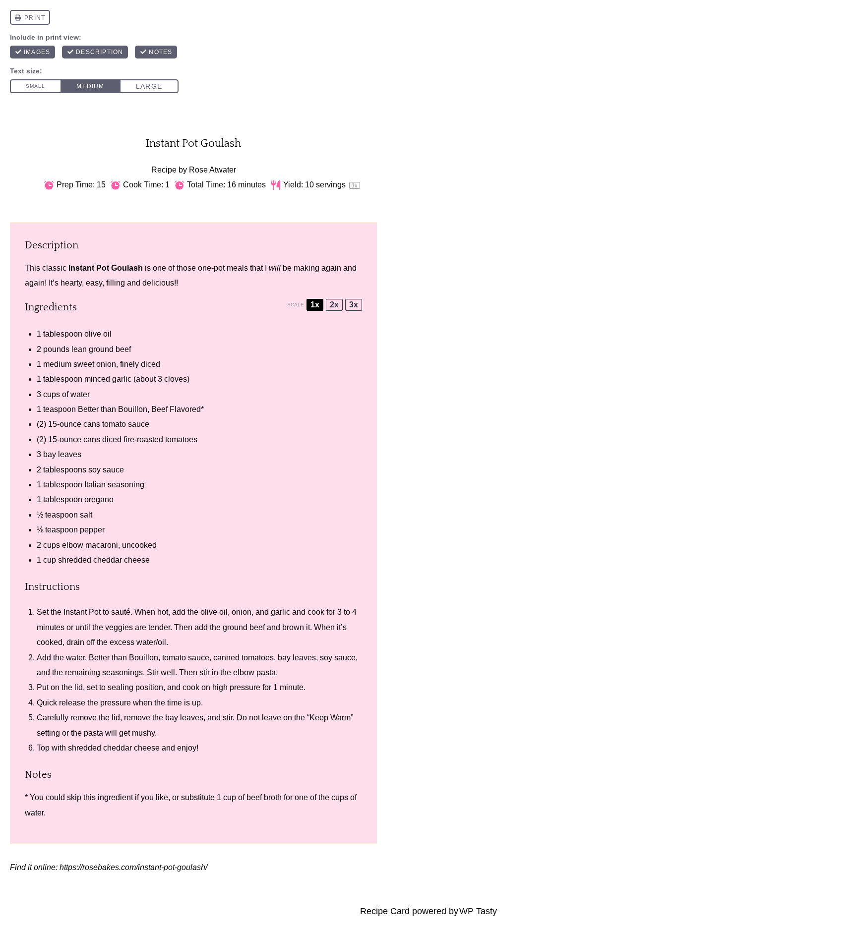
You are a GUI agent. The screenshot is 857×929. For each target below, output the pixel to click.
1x (314, 304)
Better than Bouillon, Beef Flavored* (141, 409)
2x (334, 304)
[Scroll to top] (25, 888)
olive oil (98, 334)
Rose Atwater (212, 170)
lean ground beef (101, 349)
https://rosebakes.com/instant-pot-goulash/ (133, 867)
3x (353, 304)
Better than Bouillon (123, 657)
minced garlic (107, 379)
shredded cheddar (90, 560)
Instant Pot (82, 612)
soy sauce (106, 469)
